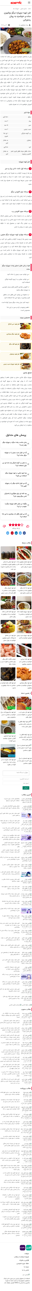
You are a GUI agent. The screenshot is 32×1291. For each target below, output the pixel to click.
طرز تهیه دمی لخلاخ (13, 324)
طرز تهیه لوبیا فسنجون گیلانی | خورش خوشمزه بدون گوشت (9, 738)
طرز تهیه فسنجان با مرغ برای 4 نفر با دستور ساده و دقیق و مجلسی (24, 760)
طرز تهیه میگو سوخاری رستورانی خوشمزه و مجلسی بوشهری (24, 685)
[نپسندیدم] (4, 525)
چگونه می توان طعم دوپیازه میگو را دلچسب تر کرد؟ (16, 505)
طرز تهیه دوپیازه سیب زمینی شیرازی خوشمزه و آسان (24, 636)
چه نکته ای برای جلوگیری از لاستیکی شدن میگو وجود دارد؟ (15, 494)
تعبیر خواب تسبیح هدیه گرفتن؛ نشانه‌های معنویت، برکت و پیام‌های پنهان (11, 844)
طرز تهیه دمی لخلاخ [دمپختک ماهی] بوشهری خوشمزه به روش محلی (9, 637)
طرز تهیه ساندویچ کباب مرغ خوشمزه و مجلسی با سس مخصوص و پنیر (8, 714)
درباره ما (26, 1267)
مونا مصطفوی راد (24, 25)
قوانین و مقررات (24, 1260)
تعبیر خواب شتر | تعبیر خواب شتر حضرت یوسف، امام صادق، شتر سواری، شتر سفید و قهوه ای (10, 1066)
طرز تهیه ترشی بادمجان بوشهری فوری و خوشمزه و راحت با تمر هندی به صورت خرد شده (8, 565)
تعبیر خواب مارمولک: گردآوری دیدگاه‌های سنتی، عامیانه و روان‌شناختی (12, 969)
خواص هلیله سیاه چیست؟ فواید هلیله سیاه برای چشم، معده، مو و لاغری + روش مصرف (10, 1167)
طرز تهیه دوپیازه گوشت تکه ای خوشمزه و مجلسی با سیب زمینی (24, 614)
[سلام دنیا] (22, 1250)
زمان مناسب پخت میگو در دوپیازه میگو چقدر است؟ (15, 443)
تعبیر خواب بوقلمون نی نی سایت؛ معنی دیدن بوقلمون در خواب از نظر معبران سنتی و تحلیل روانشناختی (11, 837)
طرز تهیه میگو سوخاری (12, 334)
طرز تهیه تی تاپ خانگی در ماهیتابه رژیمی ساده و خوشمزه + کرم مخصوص (11, 1197)
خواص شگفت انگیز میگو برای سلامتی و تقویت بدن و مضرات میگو (8, 661)
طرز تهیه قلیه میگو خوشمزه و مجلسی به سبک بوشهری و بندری (8, 685)
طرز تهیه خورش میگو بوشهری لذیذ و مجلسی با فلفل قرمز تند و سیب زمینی (8, 590)
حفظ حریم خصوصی (23, 1263)
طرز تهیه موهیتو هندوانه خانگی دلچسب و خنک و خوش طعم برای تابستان (11, 1233)
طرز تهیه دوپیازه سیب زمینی (11, 364)
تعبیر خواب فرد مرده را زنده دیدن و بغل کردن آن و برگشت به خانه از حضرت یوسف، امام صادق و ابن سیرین (10, 1059)
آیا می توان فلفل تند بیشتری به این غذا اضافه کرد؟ (14, 515)
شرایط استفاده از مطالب (21, 1257)
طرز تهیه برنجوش (14, 354)
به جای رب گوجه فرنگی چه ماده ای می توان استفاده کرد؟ (14, 464)
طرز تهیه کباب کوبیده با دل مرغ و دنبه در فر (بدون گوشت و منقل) (8, 762)
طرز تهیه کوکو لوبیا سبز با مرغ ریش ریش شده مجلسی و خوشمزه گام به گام (11, 1153)
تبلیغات (26, 1254)
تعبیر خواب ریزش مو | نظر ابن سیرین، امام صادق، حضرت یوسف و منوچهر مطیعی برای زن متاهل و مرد (10, 1030)
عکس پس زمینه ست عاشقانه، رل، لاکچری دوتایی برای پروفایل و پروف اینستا (11, 1015)
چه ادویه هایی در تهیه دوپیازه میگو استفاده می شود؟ (16, 474)
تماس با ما (25, 1270)
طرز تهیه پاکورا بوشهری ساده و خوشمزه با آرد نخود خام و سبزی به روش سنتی (24, 564)
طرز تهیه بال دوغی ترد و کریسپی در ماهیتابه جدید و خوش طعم (24, 714)
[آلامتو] (28, 1250)
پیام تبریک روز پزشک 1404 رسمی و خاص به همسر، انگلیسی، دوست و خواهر (11, 1074)
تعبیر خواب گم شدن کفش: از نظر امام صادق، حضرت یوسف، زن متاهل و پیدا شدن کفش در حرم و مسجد (10, 1037)
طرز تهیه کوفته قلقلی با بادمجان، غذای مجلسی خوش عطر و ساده (25, 737)
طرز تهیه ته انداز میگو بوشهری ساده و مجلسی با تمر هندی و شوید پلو (25, 590)
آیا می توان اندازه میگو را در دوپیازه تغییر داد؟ (16, 484)
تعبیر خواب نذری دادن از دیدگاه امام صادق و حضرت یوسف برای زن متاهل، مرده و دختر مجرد (10, 1081)
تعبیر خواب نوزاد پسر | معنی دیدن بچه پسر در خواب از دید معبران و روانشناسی (10, 925)
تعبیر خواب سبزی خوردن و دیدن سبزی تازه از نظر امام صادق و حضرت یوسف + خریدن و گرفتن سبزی (10, 1052)
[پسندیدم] (28, 525)
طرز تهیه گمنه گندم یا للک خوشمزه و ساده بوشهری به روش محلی (8, 614)
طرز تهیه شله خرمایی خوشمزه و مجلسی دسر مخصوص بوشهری (25, 661)
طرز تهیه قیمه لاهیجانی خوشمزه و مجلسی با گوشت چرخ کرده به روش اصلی (10, 1211)
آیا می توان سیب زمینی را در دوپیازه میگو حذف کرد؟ (16, 454)
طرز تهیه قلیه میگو (14, 344)
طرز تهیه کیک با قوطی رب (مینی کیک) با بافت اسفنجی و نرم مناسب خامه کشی (10, 1160)
